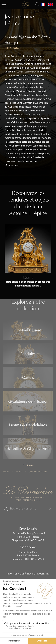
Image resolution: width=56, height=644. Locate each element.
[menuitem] (43, 5)
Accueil (6, 472)
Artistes (19, 472)
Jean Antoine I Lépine (38, 472)
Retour (30, 465)
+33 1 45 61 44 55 (34, 540)
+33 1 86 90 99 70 (34, 558)
